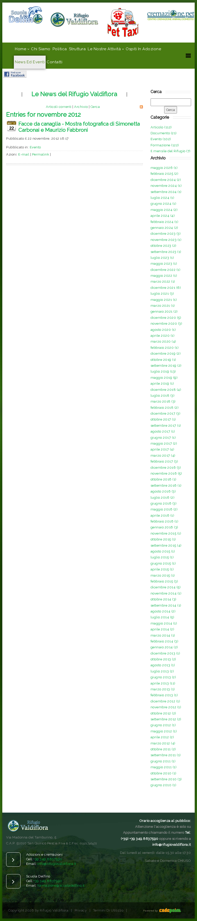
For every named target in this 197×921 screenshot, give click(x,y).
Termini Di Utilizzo (108, 910)
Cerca (95, 107)
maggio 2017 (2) (164, 443)
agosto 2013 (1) (163, 665)
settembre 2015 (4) (166, 545)
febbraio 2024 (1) (165, 222)
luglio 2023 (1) (162, 258)
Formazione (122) (165, 145)
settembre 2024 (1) (166, 192)
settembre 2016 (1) (166, 485)
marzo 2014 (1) (163, 635)
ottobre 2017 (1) (163, 419)
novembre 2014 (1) (166, 593)
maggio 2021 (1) (164, 300)
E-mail (23, 154)
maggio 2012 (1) (164, 731)
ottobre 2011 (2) (163, 749)
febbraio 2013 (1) (164, 695)
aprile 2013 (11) (163, 683)
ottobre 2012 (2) (163, 713)
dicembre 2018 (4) (166, 390)
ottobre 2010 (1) (163, 773)
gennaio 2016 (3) (164, 527)
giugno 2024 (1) (163, 204)
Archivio (81, 107)
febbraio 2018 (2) (165, 408)
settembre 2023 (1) (166, 252)
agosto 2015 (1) (163, 551)
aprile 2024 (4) (163, 216)
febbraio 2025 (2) (165, 174)
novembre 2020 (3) (166, 323)
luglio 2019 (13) (163, 371)
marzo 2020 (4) (163, 341)
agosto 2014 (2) (163, 611)
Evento (35, 147)
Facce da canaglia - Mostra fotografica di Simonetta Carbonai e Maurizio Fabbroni (79, 127)
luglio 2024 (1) (162, 198)
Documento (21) (164, 133)
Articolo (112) (161, 127)
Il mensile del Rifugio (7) (171, 151)
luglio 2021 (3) (162, 293)
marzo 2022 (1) (163, 281)
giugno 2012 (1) (163, 725)
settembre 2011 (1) (166, 755)
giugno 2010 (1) (163, 785)
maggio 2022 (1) (164, 276)
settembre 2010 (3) (166, 779)
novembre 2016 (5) (166, 473)
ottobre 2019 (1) (163, 360)
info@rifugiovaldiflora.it (56, 864)
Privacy (81, 910)
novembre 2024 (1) (166, 186)
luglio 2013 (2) (162, 671)
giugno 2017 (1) (163, 437)
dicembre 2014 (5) (166, 587)
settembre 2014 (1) (166, 605)
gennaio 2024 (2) (164, 228)
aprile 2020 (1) (163, 335)
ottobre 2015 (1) (163, 539)
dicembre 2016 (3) (166, 467)
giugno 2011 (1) (163, 761)
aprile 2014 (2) (162, 629)
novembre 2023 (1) (166, 240)
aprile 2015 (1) (162, 569)
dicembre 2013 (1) (165, 653)
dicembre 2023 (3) (166, 234)
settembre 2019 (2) (166, 365)
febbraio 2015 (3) (164, 581)
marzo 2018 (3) (163, 401)
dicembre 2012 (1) (165, 701)
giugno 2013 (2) (163, 677)
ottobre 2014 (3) (163, 599)
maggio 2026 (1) (164, 168)
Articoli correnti (59, 107)
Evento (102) (161, 139)
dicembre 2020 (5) (166, 318)
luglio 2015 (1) (162, 557)
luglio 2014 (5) (162, 617)
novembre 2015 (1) (166, 533)
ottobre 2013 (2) (163, 659)
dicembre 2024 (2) (166, 180)
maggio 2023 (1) (164, 263)
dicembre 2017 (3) (166, 413)
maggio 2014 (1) (164, 623)
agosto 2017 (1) (163, 431)
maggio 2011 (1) (164, 767)
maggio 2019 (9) (164, 378)
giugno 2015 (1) (163, 563)
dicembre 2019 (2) (166, 353)
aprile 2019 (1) (162, 383)
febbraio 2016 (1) (165, 521)
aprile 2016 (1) (162, 515)
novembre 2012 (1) (166, 707)
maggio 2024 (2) (164, 210)
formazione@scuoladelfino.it (61, 885)
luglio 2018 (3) (163, 395)
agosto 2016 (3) (163, 491)
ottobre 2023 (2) (163, 246)
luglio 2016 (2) (163, 497)
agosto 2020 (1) (163, 330)
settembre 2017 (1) (166, 425)
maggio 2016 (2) (164, 509)
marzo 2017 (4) (163, 455)
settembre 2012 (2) (166, 719)
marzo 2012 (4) (163, 743)
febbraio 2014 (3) (165, 641)
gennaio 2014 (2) (164, 647)
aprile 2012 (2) (162, 737)
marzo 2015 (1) (163, 575)
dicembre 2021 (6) (166, 288)
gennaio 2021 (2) (164, 311)
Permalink (40, 154)
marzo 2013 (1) (163, 689)
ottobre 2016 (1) (163, 479)
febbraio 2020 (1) (165, 348)
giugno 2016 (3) (164, 503)
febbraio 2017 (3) (164, 461)
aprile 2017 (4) (162, 449)
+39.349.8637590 (47, 859)
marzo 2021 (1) (163, 306)
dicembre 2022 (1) (166, 270)
